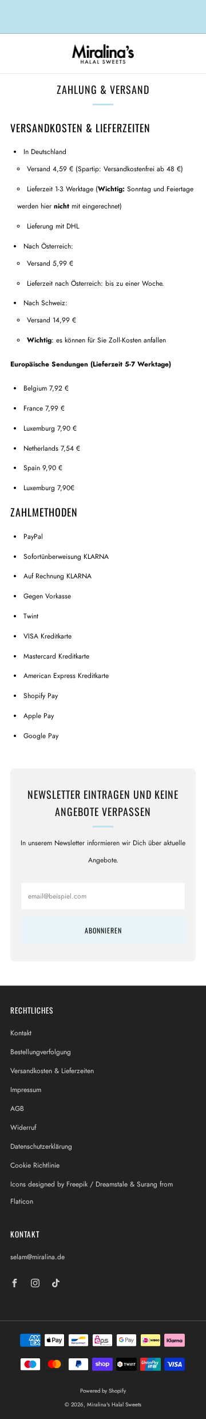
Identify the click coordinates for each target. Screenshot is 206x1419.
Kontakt (20, 1033)
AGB (17, 1108)
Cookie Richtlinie (35, 1165)
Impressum (25, 1090)
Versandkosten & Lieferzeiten (52, 1071)
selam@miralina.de (37, 1257)
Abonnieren (103, 930)
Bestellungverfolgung (40, 1052)
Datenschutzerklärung (41, 1146)
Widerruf (23, 1127)
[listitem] (103, 16)
